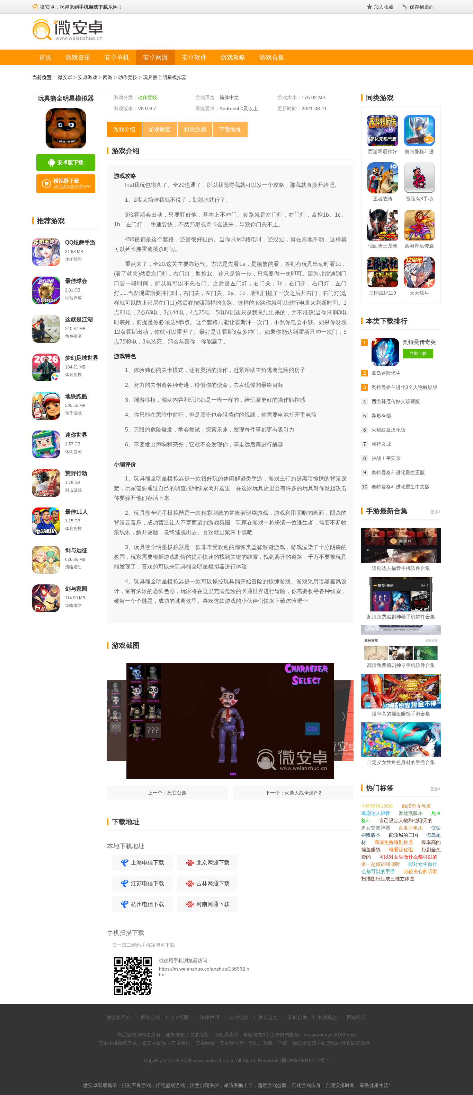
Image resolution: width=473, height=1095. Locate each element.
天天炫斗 (419, 293)
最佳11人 (76, 512)
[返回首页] (35, 4)
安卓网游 (155, 57)
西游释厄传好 (382, 151)
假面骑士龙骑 (382, 246)
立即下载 (418, 353)
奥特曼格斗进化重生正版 (398, 472)
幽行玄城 (381, 444)
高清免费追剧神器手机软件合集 (401, 665)
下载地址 (230, 129)
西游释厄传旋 (419, 246)
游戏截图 (160, 129)
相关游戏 (195, 129)
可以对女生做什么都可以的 (408, 857)
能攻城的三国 (404, 835)
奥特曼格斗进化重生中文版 (401, 486)
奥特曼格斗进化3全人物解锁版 (404, 387)
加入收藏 (383, 7)
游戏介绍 (124, 129)
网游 (108, 77)
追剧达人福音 (376, 813)
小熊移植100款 (378, 806)
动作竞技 (127, 77)
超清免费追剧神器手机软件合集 (401, 616)
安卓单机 (116, 57)
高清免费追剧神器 (394, 842)
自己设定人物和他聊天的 (405, 820)
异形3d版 (382, 415)
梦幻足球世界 (81, 358)
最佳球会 (76, 281)
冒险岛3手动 (419, 198)
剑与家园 (76, 589)
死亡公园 (177, 793)
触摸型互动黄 (416, 806)
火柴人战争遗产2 (303, 793)
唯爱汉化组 (401, 849)
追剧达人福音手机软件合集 (401, 568)
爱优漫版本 (411, 813)
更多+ (435, 512)
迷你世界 (76, 435)
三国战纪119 (382, 293)
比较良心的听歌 (420, 871)
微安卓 (65, 77)
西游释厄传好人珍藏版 (396, 401)
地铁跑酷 (76, 396)
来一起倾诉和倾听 (381, 864)
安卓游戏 (87, 77)
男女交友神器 (376, 828)
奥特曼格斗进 (419, 151)
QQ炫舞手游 (80, 242)
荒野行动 (76, 473)
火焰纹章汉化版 (388, 430)
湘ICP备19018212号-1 (304, 1060)
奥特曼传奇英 (419, 342)
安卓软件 (194, 57)
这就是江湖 (79, 319)
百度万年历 (411, 828)
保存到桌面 (422, 7)
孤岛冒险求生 (386, 373)
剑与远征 (76, 550)
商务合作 (150, 1017)
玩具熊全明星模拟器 (165, 77)
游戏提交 (327, 1017)
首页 (45, 57)
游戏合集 (271, 57)
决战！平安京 (386, 458)
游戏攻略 (233, 57)
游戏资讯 (77, 57)
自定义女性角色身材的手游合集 (401, 762)
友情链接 (239, 1017)
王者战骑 (382, 198)
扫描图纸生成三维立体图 (387, 878)
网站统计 (356, 1017)
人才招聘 (180, 1017)
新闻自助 (297, 1017)
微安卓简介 (119, 1017)
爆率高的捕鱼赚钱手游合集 (401, 713)
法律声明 (209, 1017)
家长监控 (268, 1017)
